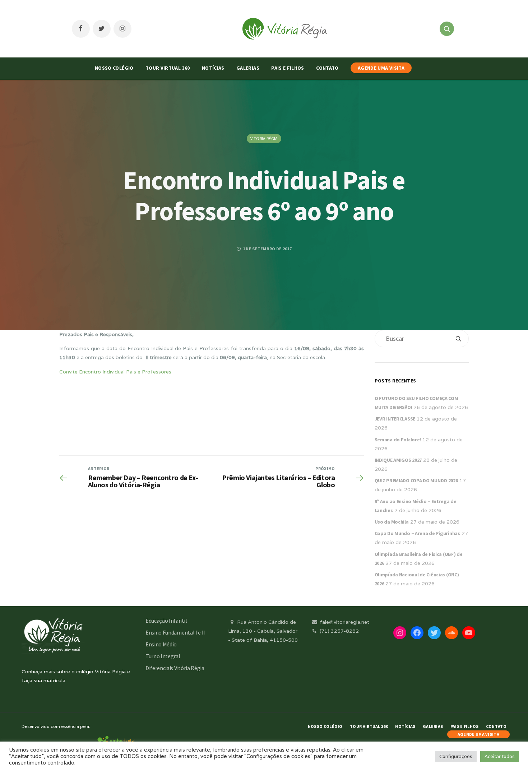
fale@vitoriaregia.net (343, 622)
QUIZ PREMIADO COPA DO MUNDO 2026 (416, 480)
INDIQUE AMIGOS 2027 (398, 460)
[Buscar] (458, 338)
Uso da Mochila (392, 522)
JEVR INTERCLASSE (395, 418)
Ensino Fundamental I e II (175, 632)
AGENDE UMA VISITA (381, 68)
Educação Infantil (166, 620)
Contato (327, 68)
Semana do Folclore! (398, 439)
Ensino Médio (161, 644)
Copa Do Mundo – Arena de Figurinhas (417, 533)
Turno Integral (162, 656)
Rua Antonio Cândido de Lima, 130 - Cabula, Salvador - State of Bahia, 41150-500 (263, 631)
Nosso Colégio (114, 68)
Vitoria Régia (264, 138)
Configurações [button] (455, 756)
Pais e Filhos (287, 68)
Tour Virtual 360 (167, 68)
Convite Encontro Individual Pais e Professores (115, 371)
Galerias (247, 68)
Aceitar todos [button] (500, 756)
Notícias (213, 68)
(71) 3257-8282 (338, 631)
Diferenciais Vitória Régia (174, 668)
